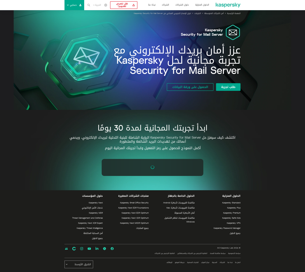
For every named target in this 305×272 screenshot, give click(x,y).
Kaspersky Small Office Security (134, 203)
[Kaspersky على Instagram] (82, 249)
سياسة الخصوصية (234, 253)
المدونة (214, 262)
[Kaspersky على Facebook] (112, 249)
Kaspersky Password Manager (227, 228)
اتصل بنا (238, 262)
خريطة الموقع (180, 262)
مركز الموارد (205, 262)
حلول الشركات (182, 5)
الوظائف (169, 262)
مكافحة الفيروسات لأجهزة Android (179, 203)
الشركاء (165, 5)
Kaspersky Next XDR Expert (90, 223)
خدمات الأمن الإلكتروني (92, 208)
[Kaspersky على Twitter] (104, 249)
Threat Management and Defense (87, 218)
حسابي (73, 5)
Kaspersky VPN (234, 223)
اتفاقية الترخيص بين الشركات (165, 253)
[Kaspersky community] (66, 249)
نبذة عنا (152, 5)
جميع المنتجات (142, 228)
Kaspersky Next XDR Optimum (135, 218)
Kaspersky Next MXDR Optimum (134, 223)
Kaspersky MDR (96, 213)
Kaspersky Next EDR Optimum (135, 213)
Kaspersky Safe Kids (231, 218)
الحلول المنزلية (202, 5)
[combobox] (97, 5)
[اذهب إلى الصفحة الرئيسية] (228, 5)
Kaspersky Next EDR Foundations (133, 208)
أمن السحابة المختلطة (93, 233)
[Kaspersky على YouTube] (89, 249)
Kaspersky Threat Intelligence (90, 228)
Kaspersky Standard (231, 203)
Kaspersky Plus (234, 208)
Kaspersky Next (96, 203)
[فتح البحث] (89, 5)
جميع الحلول (235, 233)
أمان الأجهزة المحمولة (184, 213)
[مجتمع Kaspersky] (74, 249)
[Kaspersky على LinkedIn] (97, 249)
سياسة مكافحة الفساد (218, 253)
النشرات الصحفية (193, 262)
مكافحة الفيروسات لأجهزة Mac (180, 208)
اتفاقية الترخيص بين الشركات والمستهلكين (192, 253)
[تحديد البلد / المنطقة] (106, 5)
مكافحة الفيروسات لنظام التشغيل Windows (179, 220)
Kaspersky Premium (232, 213)
